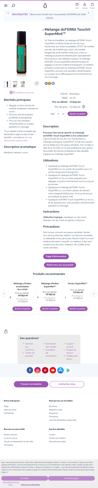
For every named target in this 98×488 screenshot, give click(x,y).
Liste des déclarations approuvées (62, 420)
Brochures (53, 406)
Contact (52, 435)
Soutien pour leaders (57, 438)
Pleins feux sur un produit (60, 265)
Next (94, 293)
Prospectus (53, 413)
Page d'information (56, 256)
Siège (6, 406)
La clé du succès (10, 438)
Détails (49, 17)
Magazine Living (55, 410)
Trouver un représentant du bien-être (18, 441)
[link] (76, 5)
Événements (9, 413)
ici (7, 472)
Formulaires (8, 445)
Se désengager (71, 478)
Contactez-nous (66, 384)
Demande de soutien (57, 441)
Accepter (24, 478)
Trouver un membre (31, 384)
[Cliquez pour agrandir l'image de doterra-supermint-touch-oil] (36, 83)
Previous (3, 293)
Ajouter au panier (77, 114)
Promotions (53, 416)
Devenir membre (10, 435)
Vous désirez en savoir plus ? (11, 484)
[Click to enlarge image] (21, 53)
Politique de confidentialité (30, 485)
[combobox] (60, 113)
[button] (8, 13)
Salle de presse (10, 410)
